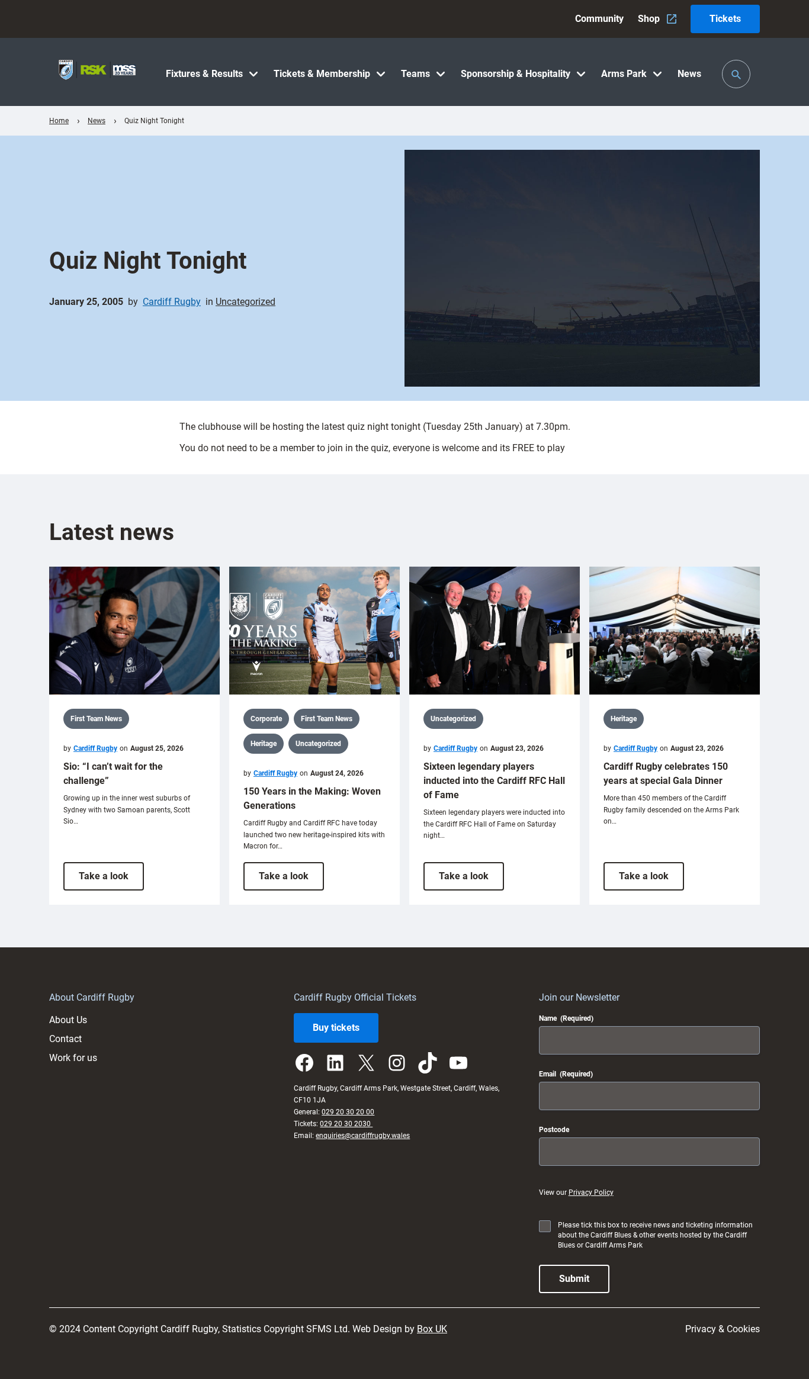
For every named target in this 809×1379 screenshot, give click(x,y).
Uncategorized (245, 301)
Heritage (264, 744)
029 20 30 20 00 (348, 1112)
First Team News (96, 719)
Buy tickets (336, 1027)
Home (59, 121)
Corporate (266, 719)
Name (566, 1018)
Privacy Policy (591, 1192)
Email (566, 1074)
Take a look (111, 880)
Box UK (432, 1329)
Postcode (554, 1130)
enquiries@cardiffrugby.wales (363, 1136)
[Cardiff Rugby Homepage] (97, 72)
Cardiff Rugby (172, 301)
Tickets (725, 18)
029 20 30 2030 (346, 1124)
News (96, 121)
